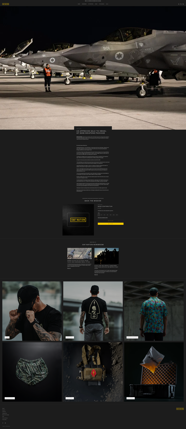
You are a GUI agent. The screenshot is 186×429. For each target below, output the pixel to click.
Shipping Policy (4, 413)
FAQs (3, 416)
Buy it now (110, 223)
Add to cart (110, 220)
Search (3, 408)
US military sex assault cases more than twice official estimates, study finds (106, 267)
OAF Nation (100, 204)
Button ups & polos (132, 337)
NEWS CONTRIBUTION (105, 206)
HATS (7, 337)
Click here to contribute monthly (103, 217)
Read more (69, 268)
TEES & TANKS (70, 337)
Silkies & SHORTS (9, 398)
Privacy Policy (4, 419)
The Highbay (130, 398)
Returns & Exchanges (5, 414)
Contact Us (4, 411)
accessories (70, 398)
